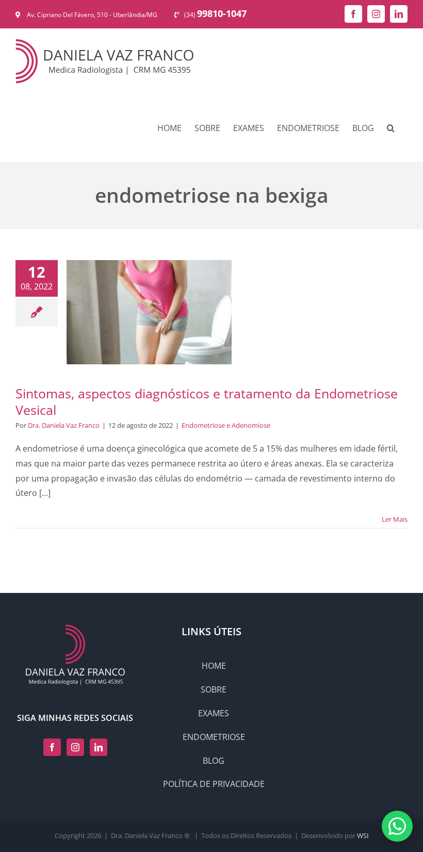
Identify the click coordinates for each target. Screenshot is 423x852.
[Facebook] (52, 747)
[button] (391, 128)
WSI (363, 835)
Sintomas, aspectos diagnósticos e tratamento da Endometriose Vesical (206, 401)
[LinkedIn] (98, 747)
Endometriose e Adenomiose (226, 425)
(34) (215, 14)
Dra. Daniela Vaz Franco (64, 425)
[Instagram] (75, 747)
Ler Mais (395, 519)
